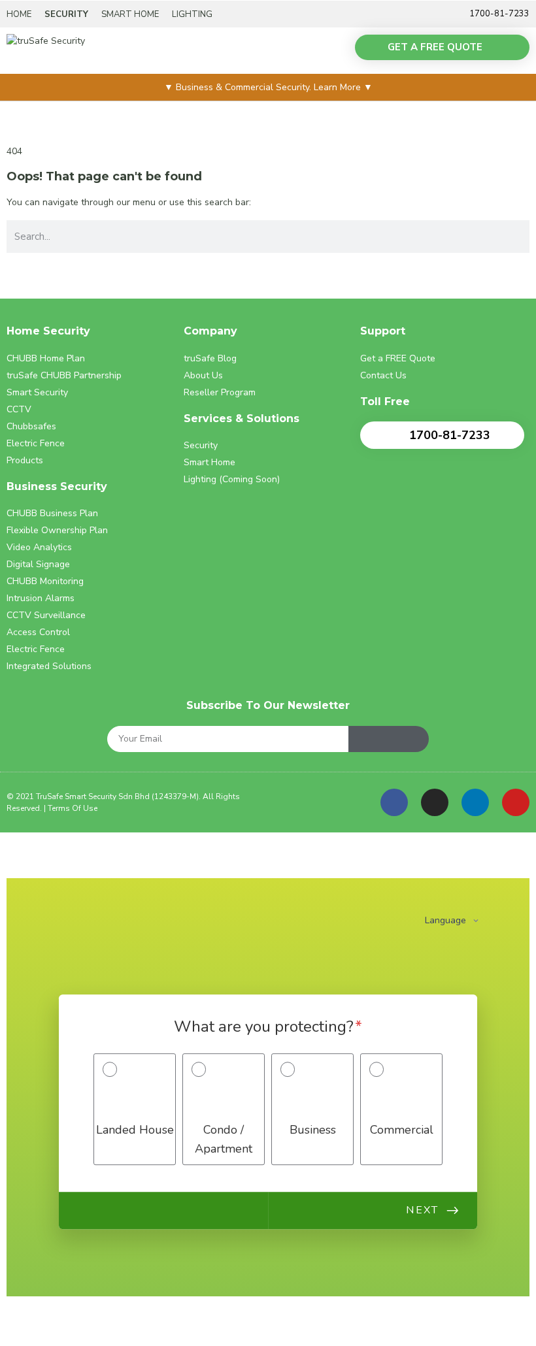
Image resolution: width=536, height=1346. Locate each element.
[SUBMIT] (388, 739)
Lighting (192, 14)
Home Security (48, 331)
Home (19, 14)
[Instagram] (434, 802)
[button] (332, 51)
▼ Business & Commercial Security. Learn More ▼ (268, 87)
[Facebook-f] (394, 802)
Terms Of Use (72, 808)
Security (66, 14)
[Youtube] (515, 802)
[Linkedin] (475, 802)
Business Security (57, 486)
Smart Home (130, 14)
